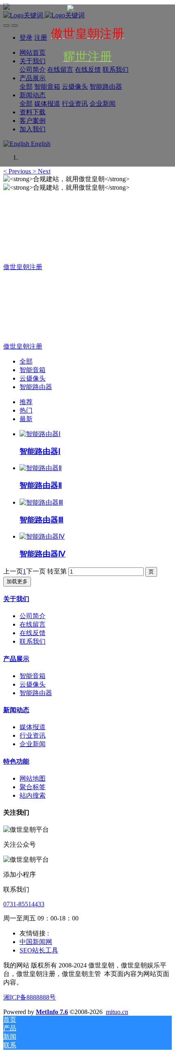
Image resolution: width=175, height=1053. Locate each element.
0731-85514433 (23, 904)
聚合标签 (33, 786)
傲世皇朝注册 (22, 266)
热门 (26, 410)
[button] (18, 171)
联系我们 (33, 641)
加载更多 (17, 581)
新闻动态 (16, 709)
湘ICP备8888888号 (29, 997)
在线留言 (33, 624)
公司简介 (33, 615)
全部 (26, 361)
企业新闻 (33, 744)
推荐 (26, 401)
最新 (26, 418)
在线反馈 (33, 632)
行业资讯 (33, 735)
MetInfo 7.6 (52, 1011)
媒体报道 (33, 726)
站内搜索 (33, 795)
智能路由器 (36, 386)
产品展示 (16, 658)
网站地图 (33, 778)
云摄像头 (33, 378)
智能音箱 (33, 369)
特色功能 (16, 761)
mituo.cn (117, 1011)
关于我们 (16, 598)
